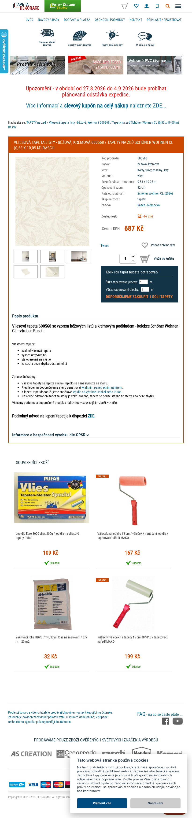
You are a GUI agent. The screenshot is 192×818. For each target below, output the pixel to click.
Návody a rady (48, 19)
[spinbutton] (125, 258)
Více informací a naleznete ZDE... (96, 105)
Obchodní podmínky (110, 19)
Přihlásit (154, 19)
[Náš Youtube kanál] (177, 720)
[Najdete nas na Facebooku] (166, 720)
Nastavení (155, 803)
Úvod (29, 19)
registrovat (172, 19)
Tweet (105, 245)
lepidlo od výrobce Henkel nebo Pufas (97, 392)
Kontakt (135, 19)
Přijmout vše (102, 803)
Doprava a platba (77, 19)
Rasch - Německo (148, 205)
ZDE (91, 416)
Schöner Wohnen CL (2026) (155, 193)
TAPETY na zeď (36, 122)
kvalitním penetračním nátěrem (102, 387)
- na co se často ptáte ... (160, 714)
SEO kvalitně (44, 797)
